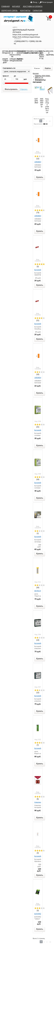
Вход (35, 2)
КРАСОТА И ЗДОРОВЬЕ (49, 53)
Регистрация (47, 2)
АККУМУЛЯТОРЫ (41, 103)
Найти (48, 68)
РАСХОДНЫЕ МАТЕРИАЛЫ (34, 52)
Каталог (36, 73)
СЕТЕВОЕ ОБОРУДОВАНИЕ (27, 52)
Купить (39, 177)
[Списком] (47, 124)
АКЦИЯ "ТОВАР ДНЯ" (5, 61)
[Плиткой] (44, 124)
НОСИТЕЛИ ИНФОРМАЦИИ (20, 52)
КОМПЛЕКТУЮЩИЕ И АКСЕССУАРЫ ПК (12, 54)
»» (50, 121)
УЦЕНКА (20, 59)
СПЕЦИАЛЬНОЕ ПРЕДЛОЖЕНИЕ (13, 60)
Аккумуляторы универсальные (47, 105)
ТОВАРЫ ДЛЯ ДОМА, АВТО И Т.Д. (42, 54)
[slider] (39, 156)
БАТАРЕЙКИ (36, 101)
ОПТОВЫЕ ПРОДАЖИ (5, 52)
